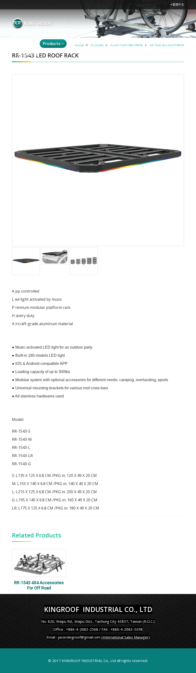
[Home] (32, 23)
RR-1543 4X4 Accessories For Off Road (39, 585)
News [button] (75, 43)
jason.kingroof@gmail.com (79, 637)
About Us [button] (24, 43)
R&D (95, 43)
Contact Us (26, 54)
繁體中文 (178, 4)
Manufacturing (121, 43)
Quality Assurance (159, 43)
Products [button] (51, 43)
